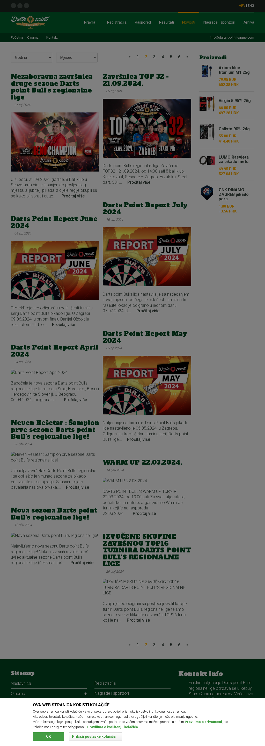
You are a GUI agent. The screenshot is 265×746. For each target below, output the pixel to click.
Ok (48, 736)
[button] (95, 736)
